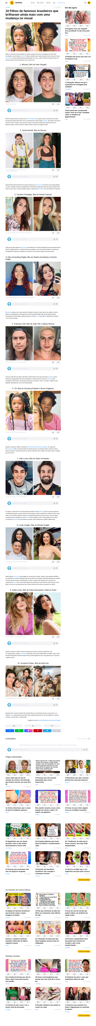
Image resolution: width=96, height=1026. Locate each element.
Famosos (8, 7)
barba (41, 511)
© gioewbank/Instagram (10, 432)
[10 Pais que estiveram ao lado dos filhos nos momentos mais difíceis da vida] (48, 900)
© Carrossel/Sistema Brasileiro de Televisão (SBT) (16, 169)
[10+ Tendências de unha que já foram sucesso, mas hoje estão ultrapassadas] (78, 830)
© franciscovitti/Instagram (11, 362)
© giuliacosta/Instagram (10, 636)
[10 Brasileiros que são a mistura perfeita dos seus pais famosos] (78, 767)
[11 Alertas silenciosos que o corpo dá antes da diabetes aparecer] (18, 797)
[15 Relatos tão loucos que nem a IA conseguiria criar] (78, 46)
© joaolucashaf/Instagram (11, 496)
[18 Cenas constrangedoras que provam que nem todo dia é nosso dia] (48, 966)
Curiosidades (68, 89)
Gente (66, 35)
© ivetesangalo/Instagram (11, 104)
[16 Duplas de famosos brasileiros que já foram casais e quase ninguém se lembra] (18, 900)
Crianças (37, 814)
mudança (23, 247)
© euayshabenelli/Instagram (11, 171)
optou (12, 715)
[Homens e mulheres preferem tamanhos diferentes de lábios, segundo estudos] (18, 928)
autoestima (8, 58)
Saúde (7, 812)
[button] (14, 725)
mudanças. (39, 184)
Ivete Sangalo (31, 118)
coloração (23, 653)
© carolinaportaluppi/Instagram (12, 232)
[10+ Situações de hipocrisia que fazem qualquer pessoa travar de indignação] (48, 928)
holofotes (40, 188)
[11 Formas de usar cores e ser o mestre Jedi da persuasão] (18, 994)
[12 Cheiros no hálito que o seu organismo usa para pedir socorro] (78, 858)
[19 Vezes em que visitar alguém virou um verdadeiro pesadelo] (78, 797)
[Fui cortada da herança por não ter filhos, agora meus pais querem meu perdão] (18, 966)
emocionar (10, 449)
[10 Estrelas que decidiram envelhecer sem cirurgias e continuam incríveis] (48, 858)
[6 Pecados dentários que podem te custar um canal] (48, 994)
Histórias (67, 812)
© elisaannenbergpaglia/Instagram (13, 297)
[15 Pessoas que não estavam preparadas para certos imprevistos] (48, 767)
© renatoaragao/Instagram (11, 561)
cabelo (24, 56)
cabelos (45, 120)
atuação (15, 519)
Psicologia (37, 945)
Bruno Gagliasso (43, 447)
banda (27, 517)
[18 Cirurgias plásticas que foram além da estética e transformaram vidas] (48, 830)
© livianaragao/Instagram (22, 561)
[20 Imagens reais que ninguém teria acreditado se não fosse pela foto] (78, 18)
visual (48, 378)
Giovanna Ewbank (32, 447)
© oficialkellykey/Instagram (11, 698)
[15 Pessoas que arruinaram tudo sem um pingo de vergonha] (18, 858)
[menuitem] (33, 2)
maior (14, 582)
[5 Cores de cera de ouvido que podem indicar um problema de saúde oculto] (78, 900)
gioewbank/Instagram (43, 720)
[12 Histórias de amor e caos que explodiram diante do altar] (78, 966)
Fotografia (67, 947)
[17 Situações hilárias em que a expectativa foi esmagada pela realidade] (78, 71)
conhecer (16, 576)
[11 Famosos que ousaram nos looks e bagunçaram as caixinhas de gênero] (78, 994)
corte (37, 316)
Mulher (66, 848)
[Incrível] (16, 3)
